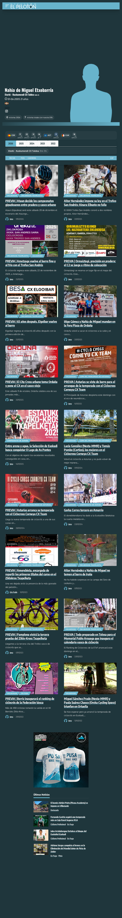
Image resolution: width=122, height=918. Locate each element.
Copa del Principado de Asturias (95, 376)
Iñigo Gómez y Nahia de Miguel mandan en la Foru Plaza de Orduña (89, 323)
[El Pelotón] (24, 6)
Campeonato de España (17, 441)
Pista (60, 856)
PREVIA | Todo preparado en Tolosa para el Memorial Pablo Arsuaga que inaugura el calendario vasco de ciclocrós (90, 638)
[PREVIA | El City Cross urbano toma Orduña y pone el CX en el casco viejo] (31, 361)
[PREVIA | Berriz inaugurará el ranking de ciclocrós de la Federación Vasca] (31, 678)
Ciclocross (12, 195)
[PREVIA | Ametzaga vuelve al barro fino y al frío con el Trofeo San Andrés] (31, 241)
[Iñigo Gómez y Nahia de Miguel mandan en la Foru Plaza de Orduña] (90, 301)
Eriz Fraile (13, 592)
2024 (32, 143)
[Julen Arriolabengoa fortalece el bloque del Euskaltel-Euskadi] (40, 835)
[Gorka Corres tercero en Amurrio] (90, 490)
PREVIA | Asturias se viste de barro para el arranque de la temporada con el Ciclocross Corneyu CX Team (89, 385)
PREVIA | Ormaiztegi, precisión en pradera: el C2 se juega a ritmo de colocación (90, 263)
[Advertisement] (61, 32)
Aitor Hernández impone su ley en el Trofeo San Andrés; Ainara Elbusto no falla (90, 202)
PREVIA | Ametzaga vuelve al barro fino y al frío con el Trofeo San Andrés (30, 263)
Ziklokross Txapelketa (32, 195)
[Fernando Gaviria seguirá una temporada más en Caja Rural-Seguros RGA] (40, 821)
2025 (21, 143)
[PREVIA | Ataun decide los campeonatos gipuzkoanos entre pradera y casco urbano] (31, 180)
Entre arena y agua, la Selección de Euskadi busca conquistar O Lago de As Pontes (31, 448)
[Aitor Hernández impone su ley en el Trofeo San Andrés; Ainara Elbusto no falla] (90, 180)
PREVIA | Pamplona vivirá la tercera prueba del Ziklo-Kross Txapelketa (27, 636)
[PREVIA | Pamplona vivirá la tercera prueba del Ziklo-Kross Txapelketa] (31, 614)
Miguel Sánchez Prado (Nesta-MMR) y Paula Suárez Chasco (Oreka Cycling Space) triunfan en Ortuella (90, 702)
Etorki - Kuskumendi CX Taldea (19, 94)
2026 (10, 143)
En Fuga (24, 693)
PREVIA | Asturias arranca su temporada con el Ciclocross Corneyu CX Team (29, 512)
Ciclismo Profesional (58, 824)
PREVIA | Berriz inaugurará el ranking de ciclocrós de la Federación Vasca (29, 700)
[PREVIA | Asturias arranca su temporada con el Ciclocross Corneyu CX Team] (31, 490)
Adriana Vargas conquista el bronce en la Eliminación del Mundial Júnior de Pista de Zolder (68, 848)
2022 (53, 143)
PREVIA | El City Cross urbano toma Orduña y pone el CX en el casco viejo (31, 383)
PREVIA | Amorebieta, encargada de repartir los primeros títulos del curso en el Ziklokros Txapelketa (30, 574)
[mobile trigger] (7, 5)
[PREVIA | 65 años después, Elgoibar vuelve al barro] (31, 301)
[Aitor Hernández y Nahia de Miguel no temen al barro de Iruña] (90, 550)
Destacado (55, 810)
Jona (11, 219)
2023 (42, 143)
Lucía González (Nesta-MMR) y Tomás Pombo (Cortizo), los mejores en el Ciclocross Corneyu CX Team (87, 449)
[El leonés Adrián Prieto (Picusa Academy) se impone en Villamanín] (40, 806)
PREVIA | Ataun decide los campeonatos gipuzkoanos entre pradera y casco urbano (30, 202)
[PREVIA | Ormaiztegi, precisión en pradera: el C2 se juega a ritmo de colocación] (90, 241)
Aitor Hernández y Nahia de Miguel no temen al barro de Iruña (87, 572)
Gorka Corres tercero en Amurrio (83, 510)
